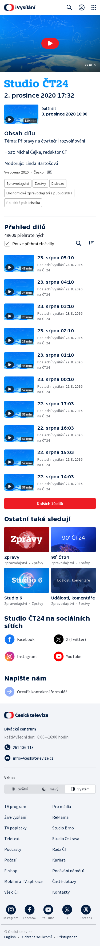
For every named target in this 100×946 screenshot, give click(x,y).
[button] (50, 43)
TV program (15, 806)
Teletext (12, 838)
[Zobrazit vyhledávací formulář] (69, 7)
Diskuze (57, 183)
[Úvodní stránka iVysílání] (19, 7)
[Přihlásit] (81, 7)
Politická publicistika (23, 202)
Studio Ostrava (65, 838)
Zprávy (40, 183)
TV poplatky (15, 827)
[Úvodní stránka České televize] (26, 715)
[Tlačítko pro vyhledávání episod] (78, 243)
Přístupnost (67, 937)
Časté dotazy (64, 881)
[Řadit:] (91, 243)
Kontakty (61, 892)
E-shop (10, 870)
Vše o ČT (11, 892)
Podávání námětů (68, 870)
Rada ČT (59, 849)
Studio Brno (63, 827)
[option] (20, 789)
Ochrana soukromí (37, 937)
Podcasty (12, 849)
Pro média (61, 806)
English (10, 937)
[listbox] (50, 789)
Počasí (10, 860)
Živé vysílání (15, 817)
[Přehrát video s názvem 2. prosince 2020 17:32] (50, 43)
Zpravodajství (17, 183)
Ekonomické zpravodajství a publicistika (39, 193)
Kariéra (59, 860)
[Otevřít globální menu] (94, 7)
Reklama (60, 817)
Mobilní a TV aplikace (23, 881)
